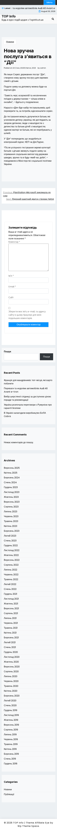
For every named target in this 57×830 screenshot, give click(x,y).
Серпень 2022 (11, 564)
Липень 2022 (10, 569)
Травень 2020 (11, 686)
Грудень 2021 (10, 594)
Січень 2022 (10, 589)
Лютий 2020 (10, 700)
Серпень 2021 (11, 613)
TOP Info (9, 16)
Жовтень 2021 (11, 603)
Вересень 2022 (12, 560)
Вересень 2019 (11, 724)
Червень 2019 (11, 739)
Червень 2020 (11, 681)
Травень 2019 (11, 744)
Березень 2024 (12, 477)
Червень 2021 (11, 623)
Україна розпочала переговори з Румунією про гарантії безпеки (28, 406)
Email (12, 286)
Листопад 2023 (11, 492)
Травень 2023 (11, 521)
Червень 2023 (11, 516)
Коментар (14, 241)
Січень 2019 (10, 758)
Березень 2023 (11, 531)
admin (43, 68)
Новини (10, 41)
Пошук (7, 351)
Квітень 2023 (10, 526)
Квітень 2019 (10, 749)
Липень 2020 (10, 676)
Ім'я (11, 275)
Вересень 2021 (11, 608)
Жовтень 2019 (11, 720)
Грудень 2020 (11, 652)
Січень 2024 (10, 482)
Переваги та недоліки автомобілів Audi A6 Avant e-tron (26, 390)
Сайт (11, 297)
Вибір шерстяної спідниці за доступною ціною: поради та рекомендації (27, 398)
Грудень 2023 (11, 487)
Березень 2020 (12, 695)
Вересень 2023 (12, 501)
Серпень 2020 (11, 671)
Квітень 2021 (10, 632)
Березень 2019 (11, 753)
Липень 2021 (10, 618)
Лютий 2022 (10, 584)
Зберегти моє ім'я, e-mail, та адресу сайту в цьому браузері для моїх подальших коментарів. (27, 315)
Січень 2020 (10, 705)
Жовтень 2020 (11, 661)
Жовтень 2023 (11, 497)
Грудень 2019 (10, 710)
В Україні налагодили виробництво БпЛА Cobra (25, 414)
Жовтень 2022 (11, 555)
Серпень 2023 (11, 506)
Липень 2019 (10, 734)
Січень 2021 (10, 647)
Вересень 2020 (12, 666)
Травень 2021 (11, 627)
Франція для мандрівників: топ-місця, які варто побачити (28, 382)
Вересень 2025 (12, 467)
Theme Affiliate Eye (37, 822)
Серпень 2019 (11, 729)
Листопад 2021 (11, 598)
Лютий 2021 (10, 642)
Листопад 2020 (12, 657)
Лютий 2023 (10, 535)
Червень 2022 (11, 574)
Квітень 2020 (10, 690)
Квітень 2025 (10, 472)
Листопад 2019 (11, 715)
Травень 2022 (11, 579)
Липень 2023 (10, 511)
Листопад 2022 (11, 550)
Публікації (9, 794)
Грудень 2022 (11, 545)
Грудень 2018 (10, 763)
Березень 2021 (11, 637)
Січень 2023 (10, 540)
